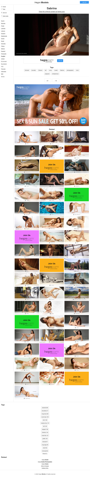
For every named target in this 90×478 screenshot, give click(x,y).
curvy (50, 70)
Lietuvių (3, 31)
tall (45, 70)
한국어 (2, 76)
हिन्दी (2, 74)
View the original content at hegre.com (52, 11)
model (56, 70)
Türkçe (2, 46)
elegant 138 (45, 429)
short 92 (45, 448)
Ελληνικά (4, 61)
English (3, 56)
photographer (70, 70)
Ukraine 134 (45, 432)
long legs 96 (45, 445)
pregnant (47, 74)
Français (3, 69)
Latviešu (3, 28)
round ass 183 (45, 417)
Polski (2, 26)
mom (77, 70)
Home (4, 6)
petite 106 (45, 438)
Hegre (42, 2)
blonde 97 (45, 441)
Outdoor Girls (45, 468)
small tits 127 (45, 435)
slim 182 (45, 420)
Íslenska (3, 23)
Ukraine (40, 70)
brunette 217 (45, 411)
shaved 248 (45, 407)
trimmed (27, 70)
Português (3, 54)
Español (3, 51)
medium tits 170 (45, 423)
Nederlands (4, 36)
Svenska (3, 43)
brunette (34, 70)
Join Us (84, 2)
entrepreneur (55, 74)
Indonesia (3, 71)
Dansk (2, 38)
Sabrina (62, 70)
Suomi (2, 21)
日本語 (2, 59)
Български (4, 64)
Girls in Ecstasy (45, 466)
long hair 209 (45, 414)
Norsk (2, 41)
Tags (4, 9)
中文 (2, 66)
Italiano (3, 48)
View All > (45, 453)
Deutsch (3, 33)
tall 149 (45, 426)
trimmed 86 (45, 451)
